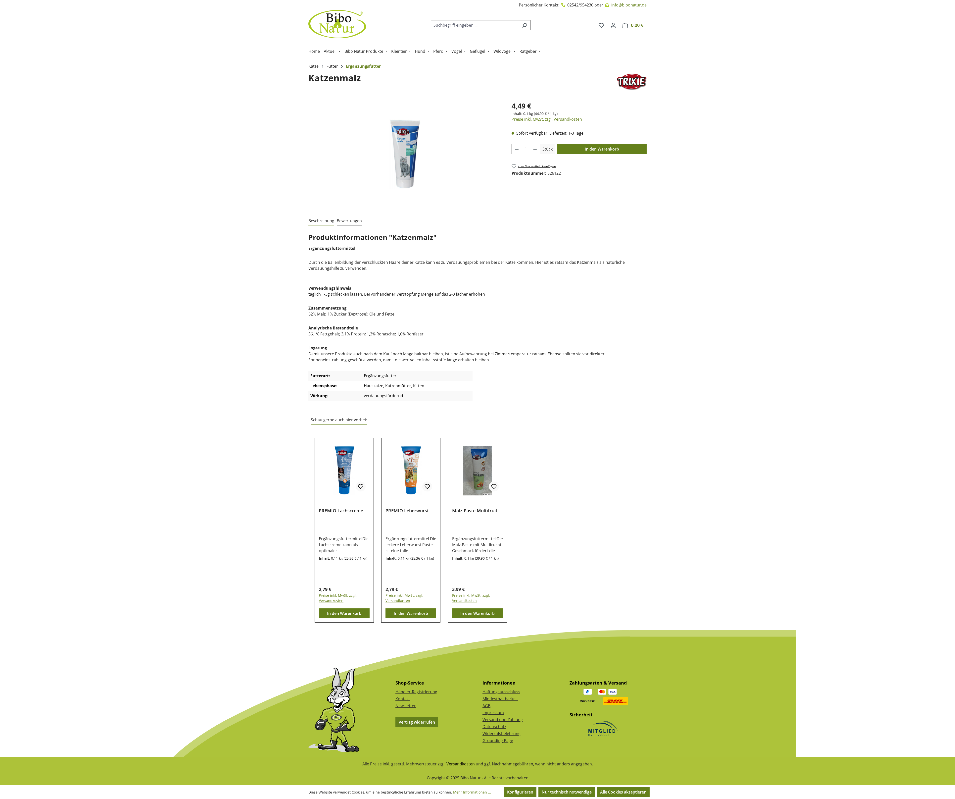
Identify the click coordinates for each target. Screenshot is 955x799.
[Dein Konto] (613, 25)
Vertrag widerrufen (417, 722)
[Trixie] (631, 82)
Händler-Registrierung (416, 691)
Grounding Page (497, 740)
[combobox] (475, 25)
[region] (405, 154)
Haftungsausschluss (501, 691)
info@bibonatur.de (629, 5)
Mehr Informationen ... (472, 792)
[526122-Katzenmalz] (404, 154)
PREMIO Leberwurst (407, 511)
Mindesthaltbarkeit (500, 698)
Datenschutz (494, 726)
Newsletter (405, 705)
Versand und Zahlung (502, 719)
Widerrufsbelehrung (501, 733)
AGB (486, 705)
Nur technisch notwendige (567, 792)
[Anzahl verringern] (517, 149)
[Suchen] (524, 25)
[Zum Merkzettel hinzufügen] (361, 486)
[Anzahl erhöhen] (535, 149)
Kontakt (402, 698)
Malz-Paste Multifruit (474, 511)
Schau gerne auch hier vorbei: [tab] (339, 420)
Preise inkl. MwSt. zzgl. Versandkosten (547, 119)
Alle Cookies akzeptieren (623, 792)
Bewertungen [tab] (349, 220)
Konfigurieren (520, 792)
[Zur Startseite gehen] (337, 24)
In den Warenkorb (602, 149)
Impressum (493, 712)
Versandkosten (460, 764)
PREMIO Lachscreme (341, 511)
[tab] (321, 220)
